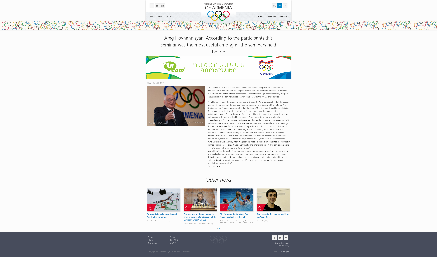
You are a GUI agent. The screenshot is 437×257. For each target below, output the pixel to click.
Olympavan (271, 16)
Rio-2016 (283, 16)
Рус (285, 5)
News (152, 16)
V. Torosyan (285, 252)
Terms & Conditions (282, 243)
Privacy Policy (284, 246)
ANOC (260, 16)
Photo (169, 16)
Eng (279, 5)
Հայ (274, 5)
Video (160, 16)
